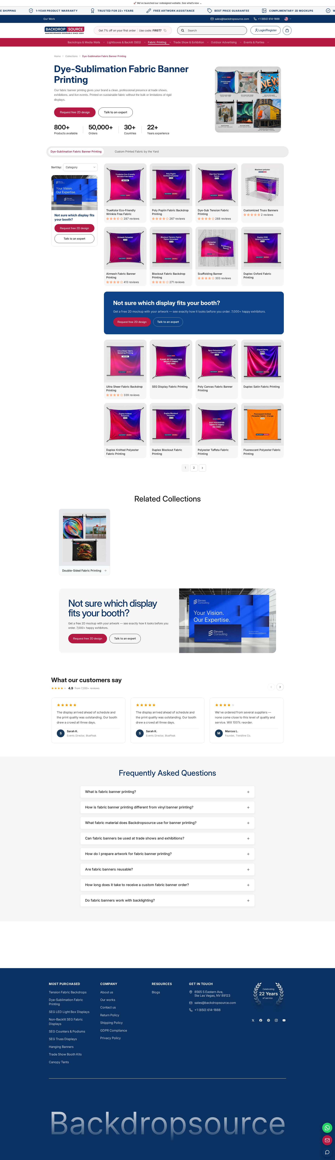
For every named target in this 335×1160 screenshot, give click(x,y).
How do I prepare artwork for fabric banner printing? (167, 854)
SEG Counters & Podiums (67, 1031)
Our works (107, 1000)
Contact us (108, 1007)
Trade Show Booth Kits (65, 1054)
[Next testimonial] (280, 687)
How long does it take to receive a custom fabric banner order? (167, 885)
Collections (71, 56)
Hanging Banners (61, 1047)
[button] (115, 218)
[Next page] (202, 468)
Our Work (49, 18)
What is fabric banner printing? (167, 791)
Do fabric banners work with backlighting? (167, 900)
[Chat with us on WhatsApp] (327, 1128)
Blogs (156, 992)
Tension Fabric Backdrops (67, 992)
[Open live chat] (327, 1152)
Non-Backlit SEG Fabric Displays (66, 1021)
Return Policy (109, 1015)
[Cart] (287, 30)
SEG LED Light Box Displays (69, 1012)
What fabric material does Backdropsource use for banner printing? (167, 823)
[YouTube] (284, 1020)
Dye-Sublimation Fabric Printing (66, 1002)
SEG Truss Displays (63, 1039)
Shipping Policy (111, 1023)
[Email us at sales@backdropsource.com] (327, 1140)
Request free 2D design (75, 112)
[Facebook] (260, 1020)
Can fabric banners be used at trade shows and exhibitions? (167, 838)
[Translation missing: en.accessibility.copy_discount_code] (165, 30)
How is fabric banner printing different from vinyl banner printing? (167, 807)
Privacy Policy (110, 1038)
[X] (253, 1020)
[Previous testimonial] (271, 687)
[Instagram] (276, 1020)
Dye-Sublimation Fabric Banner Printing (76, 151)
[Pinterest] (268, 1020)
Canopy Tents (59, 1062)
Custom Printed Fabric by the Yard (137, 151)
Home (57, 56)
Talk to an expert (115, 112)
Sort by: (56, 167)
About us (106, 992)
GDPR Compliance (113, 1030)
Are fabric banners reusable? (167, 869)
